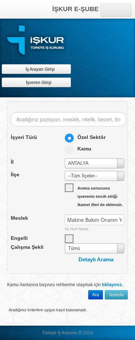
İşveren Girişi (40, 82)
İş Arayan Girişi (39, 69)
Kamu (84, 149)
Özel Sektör (91, 137)
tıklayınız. (112, 284)
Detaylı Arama (95, 259)
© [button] (80, 332)
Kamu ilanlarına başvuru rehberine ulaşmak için (65, 284)
